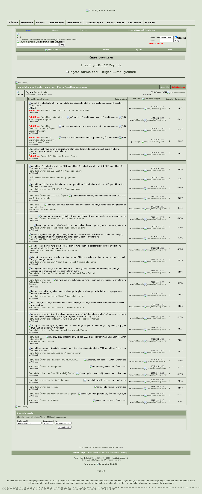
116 (113, 489)
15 (36, 487)
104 (69, 489)
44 (127, 487)
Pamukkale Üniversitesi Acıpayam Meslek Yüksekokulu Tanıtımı (58, 330)
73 (150, 487)
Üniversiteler (50, 39)
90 (31, 489)
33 (88, 487)
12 (25, 487)
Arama (170, 50)
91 (34, 489)
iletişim (125, 483)
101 (57, 489)
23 (59, 487)
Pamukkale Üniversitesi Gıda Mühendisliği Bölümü (52, 373)
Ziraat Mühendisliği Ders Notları (141, 30)
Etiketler (83, 30)
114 (106, 489)
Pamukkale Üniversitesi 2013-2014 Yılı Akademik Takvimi (55, 189)
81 (8, 489)
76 (195, 487)
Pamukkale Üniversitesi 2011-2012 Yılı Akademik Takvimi (55, 353)
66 (187, 487)
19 (48, 487)
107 (84, 489)
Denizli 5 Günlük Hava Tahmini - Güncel (59, 156)
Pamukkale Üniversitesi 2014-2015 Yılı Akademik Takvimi (55, 171)
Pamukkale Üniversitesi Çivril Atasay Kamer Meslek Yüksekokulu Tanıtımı (63, 262)
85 (17, 489)
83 (11, 489)
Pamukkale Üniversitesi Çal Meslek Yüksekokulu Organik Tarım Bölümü (62, 273)
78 (2, 489)
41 (116, 487)
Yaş (56, 421)
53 (159, 487)
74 (144, 487)
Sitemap (55, 30)
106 (76, 489)
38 (105, 487)
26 (68, 487)
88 (25, 489)
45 (124, 487)
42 (119, 487)
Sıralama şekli (22, 421)
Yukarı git (125, 453)
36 (99, 487)
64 (167, 487)
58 (181, 487)
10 (20, 487)
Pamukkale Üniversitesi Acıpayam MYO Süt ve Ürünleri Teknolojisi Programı (64, 319)
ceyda (139, 142)
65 (164, 487)
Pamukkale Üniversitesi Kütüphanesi (45, 366)
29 (76, 487)
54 (161, 487)
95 (45, 489)
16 (39, 487)
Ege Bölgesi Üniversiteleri (66, 39)
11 (22, 487)
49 (153, 487)
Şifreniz (152, 41)
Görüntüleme (180, 99)
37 (102, 487)
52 (156, 487)
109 (91, 489)
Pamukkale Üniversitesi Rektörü (43, 387)
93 (39, 489)
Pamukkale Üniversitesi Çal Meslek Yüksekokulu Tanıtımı (40, 282)
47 (133, 487)
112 (99, 489)
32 (85, 487)
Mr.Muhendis (31, 94)
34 (90, 487)
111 (95, 489)
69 (190, 487)
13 (31, 487)
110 (80, 489)
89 (28, 489)
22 (56, 487)
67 (28, 487)
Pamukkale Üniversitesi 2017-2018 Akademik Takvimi (65, 110)
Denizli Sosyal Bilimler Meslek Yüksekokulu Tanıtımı (53, 239)
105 (73, 489)
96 (48, 489)
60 (178, 487)
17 (42, 487)
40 (110, 487)
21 (53, 487)
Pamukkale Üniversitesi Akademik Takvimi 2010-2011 (53, 360)
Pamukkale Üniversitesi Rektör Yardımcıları (49, 380)
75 (198, 487)
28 (73, 487)
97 (51, 489)
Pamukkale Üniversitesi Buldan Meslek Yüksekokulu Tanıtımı (57, 296)
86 (20, 489)
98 (22, 489)
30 (79, 487)
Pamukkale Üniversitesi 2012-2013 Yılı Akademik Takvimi (41, 339)
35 (96, 487)
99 (113, 487)
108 (88, 489)
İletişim (76, 453)
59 (184, 487)
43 (122, 487)
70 (136, 487)
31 (82, 487)
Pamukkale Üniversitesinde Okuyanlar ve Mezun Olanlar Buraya (42, 139)
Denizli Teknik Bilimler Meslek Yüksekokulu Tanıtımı (53, 250)
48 (142, 487)
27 (70, 487)
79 (5, 489)
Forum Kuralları (41, 92)
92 (37, 489)
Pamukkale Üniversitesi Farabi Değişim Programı (45, 118)
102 (61, 489)
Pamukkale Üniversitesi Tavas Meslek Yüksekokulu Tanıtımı (56, 218)
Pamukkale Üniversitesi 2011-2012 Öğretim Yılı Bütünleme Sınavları (48, 197)
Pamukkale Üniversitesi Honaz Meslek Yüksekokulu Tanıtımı (57, 228)
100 (54, 489)
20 (51, 487)
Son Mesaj (137, 99)
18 (45, 487)
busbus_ (32, 180)
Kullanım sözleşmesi (110, 453)
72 (93, 487)
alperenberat (139, 361)
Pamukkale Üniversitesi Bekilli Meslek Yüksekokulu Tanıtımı (56, 307)
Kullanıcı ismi (155, 37)
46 (130, 487)
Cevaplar (169, 99)
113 (102, 489)
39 (107, 487)
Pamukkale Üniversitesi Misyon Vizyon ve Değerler (52, 394)
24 (62, 487)
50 (139, 487)
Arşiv (83, 453)
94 (42, 489)
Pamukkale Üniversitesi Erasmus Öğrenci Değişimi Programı (42, 128)
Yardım (106, 50)
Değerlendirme (121, 99)
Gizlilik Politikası (94, 453)
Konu (30, 99)
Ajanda (139, 50)
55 (170, 487)
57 (176, 487)
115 (110, 489)
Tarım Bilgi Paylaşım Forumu (32, 39)
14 (34, 487)
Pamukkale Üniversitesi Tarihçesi (44, 400)
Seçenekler (164, 87)
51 (147, 487)
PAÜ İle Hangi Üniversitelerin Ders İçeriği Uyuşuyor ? (53, 178)
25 (65, 487)
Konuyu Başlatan (41, 99)
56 (173, 487)
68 (193, 487)
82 (14, 489)
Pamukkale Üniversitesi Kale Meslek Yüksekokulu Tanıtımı (42, 207)
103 (65, 489)
